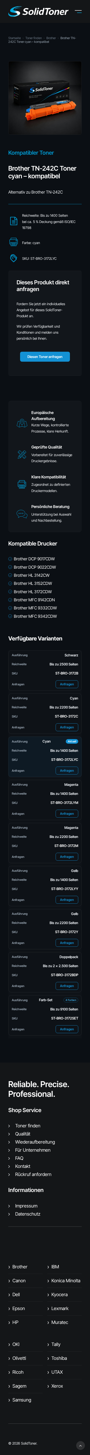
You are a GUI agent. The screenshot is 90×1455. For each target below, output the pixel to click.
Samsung (19, 1399)
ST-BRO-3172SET (64, 1018)
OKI (13, 1344)
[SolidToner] (38, 11)
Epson (16, 1308)
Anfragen (67, 684)
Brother (51, 38)
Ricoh (16, 1372)
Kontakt (22, 1166)
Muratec (57, 1322)
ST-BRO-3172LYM (64, 802)
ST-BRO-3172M (66, 846)
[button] (81, 11)
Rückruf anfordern (33, 1174)
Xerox (55, 1386)
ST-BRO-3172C (66, 716)
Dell (14, 1294)
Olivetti (17, 1358)
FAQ (19, 1158)
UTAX (55, 1372)
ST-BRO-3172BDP (64, 975)
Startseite (14, 38)
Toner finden (33, 38)
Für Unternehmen (33, 1150)
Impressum (26, 1206)
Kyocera (57, 1294)
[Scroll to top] (80, 1445)
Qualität (22, 1134)
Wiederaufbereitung (35, 1142)
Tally (53, 1344)
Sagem (17, 1386)
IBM (53, 1266)
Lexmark (58, 1308)
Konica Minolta (63, 1280)
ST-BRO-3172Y (66, 932)
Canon (17, 1280)
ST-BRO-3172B (66, 673)
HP (13, 1322)
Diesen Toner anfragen (45, 356)
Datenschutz (27, 1214)
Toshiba (57, 1358)
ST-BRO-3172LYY (64, 889)
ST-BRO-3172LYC (64, 759)
